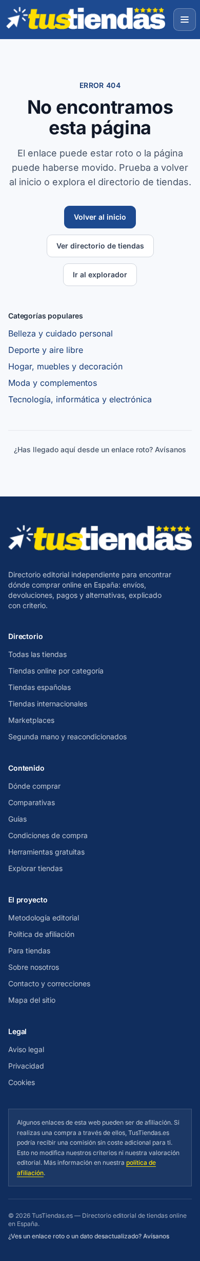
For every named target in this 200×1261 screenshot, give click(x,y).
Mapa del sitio (31, 1000)
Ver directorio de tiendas (100, 245)
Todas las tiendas (37, 654)
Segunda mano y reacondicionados (67, 736)
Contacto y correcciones (49, 983)
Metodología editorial (43, 917)
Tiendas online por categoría (56, 670)
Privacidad (26, 1065)
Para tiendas (29, 950)
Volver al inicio (100, 216)
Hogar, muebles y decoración (65, 366)
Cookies (21, 1082)
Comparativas (31, 802)
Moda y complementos (52, 383)
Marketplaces (31, 720)
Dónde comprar (34, 786)
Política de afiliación (41, 934)
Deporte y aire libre (45, 350)
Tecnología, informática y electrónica (80, 399)
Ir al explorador (100, 274)
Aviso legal (26, 1049)
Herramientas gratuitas (46, 851)
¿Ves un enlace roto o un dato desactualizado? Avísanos (88, 1236)
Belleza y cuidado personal (60, 333)
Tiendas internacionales (47, 703)
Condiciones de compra (48, 835)
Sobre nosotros (33, 967)
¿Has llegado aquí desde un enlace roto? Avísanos (100, 449)
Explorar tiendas (35, 868)
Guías (17, 818)
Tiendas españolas (39, 687)
